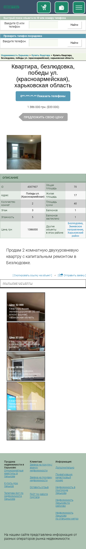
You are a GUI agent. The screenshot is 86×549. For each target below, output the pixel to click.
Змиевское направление (75, 228)
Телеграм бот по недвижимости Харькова (13, 496)
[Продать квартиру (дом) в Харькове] (61, 7)
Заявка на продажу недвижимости (41, 479)
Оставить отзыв (39, 487)
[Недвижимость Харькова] (11, 7)
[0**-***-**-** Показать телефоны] (43, 100)
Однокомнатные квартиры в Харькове (13, 473)
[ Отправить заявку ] (72, 275)
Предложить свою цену (43, 117)
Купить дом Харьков (11, 485)
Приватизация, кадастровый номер (64, 477)
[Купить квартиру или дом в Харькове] (44, 7)
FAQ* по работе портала (39, 496)
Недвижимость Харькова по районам (64, 503)
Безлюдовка (75, 223)
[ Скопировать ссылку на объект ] (32, 275)
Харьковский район (75, 234)
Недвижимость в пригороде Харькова (65, 490)
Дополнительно (65, 467)
